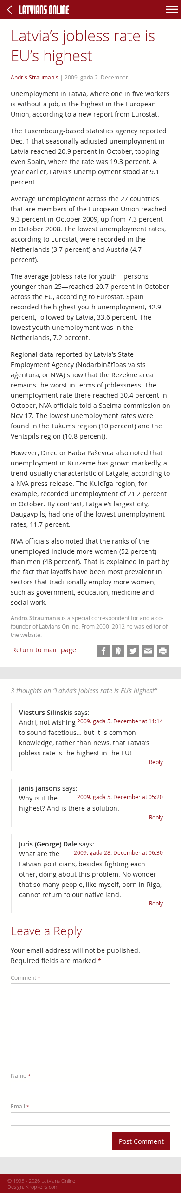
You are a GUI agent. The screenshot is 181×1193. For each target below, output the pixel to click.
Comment (25, 978)
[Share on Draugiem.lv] (118, 651)
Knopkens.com (42, 1186)
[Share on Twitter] (133, 651)
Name (21, 1076)
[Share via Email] (148, 651)
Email (20, 1106)
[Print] (163, 651)
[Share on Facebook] (103, 651)
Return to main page (44, 649)
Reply (156, 762)
